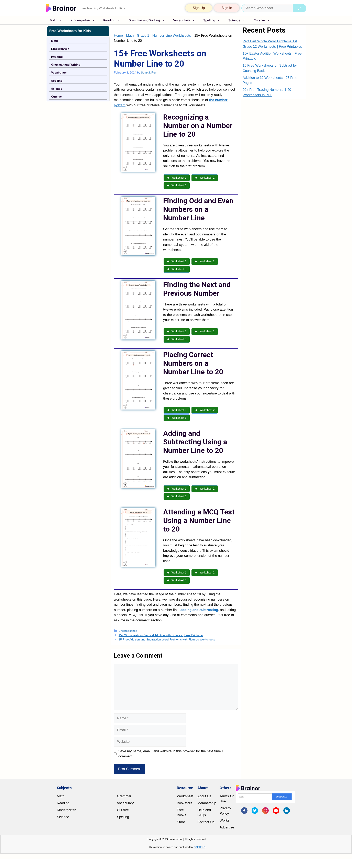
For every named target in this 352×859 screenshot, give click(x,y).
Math (53, 20)
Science (234, 20)
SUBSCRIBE (281, 797)
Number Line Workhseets (171, 35)
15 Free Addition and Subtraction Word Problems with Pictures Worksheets (167, 639)
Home (118, 35)
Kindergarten (80, 20)
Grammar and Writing (144, 20)
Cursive (259, 20)
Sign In (226, 8)
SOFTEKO (199, 847)
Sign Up (199, 8)
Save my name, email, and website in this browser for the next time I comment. (170, 753)
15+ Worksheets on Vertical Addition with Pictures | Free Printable (161, 635)
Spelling (209, 20)
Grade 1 (143, 35)
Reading (109, 20)
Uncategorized (128, 630)
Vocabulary (181, 20)
